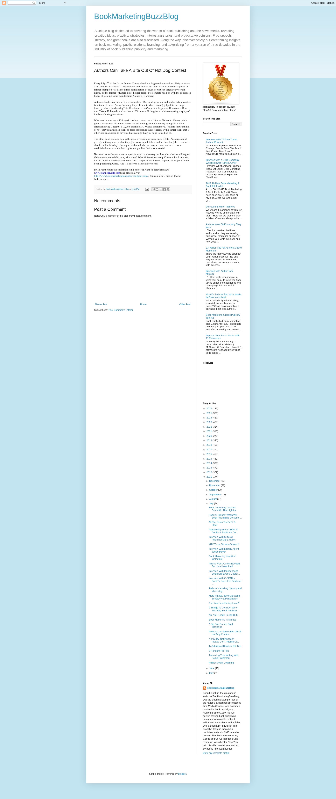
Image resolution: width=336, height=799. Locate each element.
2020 (209, 436)
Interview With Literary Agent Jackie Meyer (224, 550)
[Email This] (153, 189)
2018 (209, 445)
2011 (209, 477)
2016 (209, 454)
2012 (209, 472)
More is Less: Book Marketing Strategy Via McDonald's (224, 597)
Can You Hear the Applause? (224, 603)
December (215, 481)
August (213, 499)
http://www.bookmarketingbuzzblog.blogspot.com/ (121, 175)
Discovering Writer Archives (220, 206)
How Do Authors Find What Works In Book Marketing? (224, 296)
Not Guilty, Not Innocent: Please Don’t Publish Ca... (224, 640)
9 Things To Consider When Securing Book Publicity (223, 609)
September (215, 494)
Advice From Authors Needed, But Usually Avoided (224, 565)
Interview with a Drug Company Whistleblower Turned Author (222, 161)
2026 (209, 408)
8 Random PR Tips (219, 651)
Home (143, 304)
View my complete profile (216, 753)
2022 (209, 426)
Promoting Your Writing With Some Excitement (223, 656)
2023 (209, 422)
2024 (209, 417)
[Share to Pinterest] (168, 189)
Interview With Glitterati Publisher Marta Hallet (222, 538)
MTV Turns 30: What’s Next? (224, 544)
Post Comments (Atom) (120, 310)
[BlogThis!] (157, 189)
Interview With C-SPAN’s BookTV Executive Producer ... (225, 581)
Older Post (184, 304)
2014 (209, 463)
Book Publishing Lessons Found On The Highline (222, 509)
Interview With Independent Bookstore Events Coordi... (224, 572)
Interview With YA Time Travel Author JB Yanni (221, 141)
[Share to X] (161, 189)
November (215, 485)
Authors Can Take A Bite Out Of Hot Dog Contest (225, 633)
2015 (209, 458)
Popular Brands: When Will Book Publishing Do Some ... (225, 516)
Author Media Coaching (221, 662)
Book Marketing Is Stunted (222, 619)
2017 (209, 449)
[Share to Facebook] (164, 189)
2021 (209, 431)
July (211, 503)
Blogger (182, 774)
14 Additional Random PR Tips (225, 646)
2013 (209, 467)
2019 (209, 440)
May (211, 673)
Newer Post (101, 304)
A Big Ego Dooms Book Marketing (221, 625)
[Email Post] (146, 189)
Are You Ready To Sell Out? (223, 615)
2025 (209, 413)
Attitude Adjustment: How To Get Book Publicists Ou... (223, 531)
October (213, 490)
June (212, 668)
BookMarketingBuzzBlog (136, 16)
